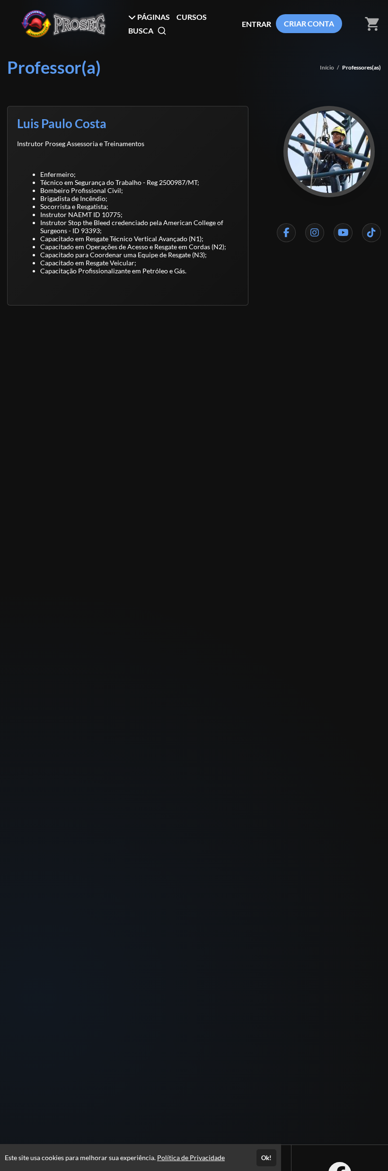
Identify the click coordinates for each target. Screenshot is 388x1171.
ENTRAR (256, 23)
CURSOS (191, 16)
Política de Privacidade (191, 1158)
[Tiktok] (371, 232)
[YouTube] (343, 232)
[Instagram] (314, 232)
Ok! (266, 1158)
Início (327, 67)
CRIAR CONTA (309, 23)
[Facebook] (286, 232)
